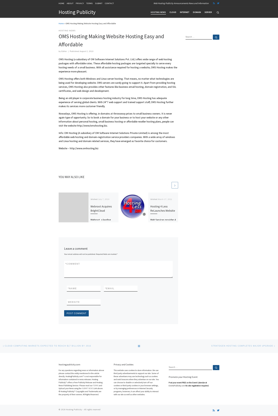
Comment (72, 264)
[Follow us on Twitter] (218, 3)
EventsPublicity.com (177, 385)
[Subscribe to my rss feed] (214, 3)
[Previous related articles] (168, 185)
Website (74, 302)
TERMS (95, 385)
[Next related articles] (175, 185)
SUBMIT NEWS (87, 388)
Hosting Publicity (74, 409)
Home (61, 23)
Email (109, 288)
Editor (64, 51)
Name (72, 288)
